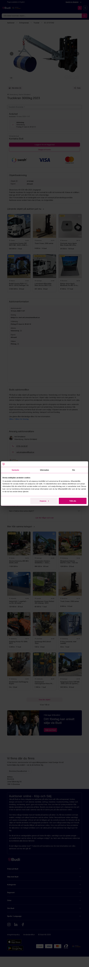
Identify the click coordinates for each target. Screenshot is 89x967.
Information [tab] (44, 470)
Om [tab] (73, 470)
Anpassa (43, 501)
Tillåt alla (72, 501)
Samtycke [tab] (15, 470)
